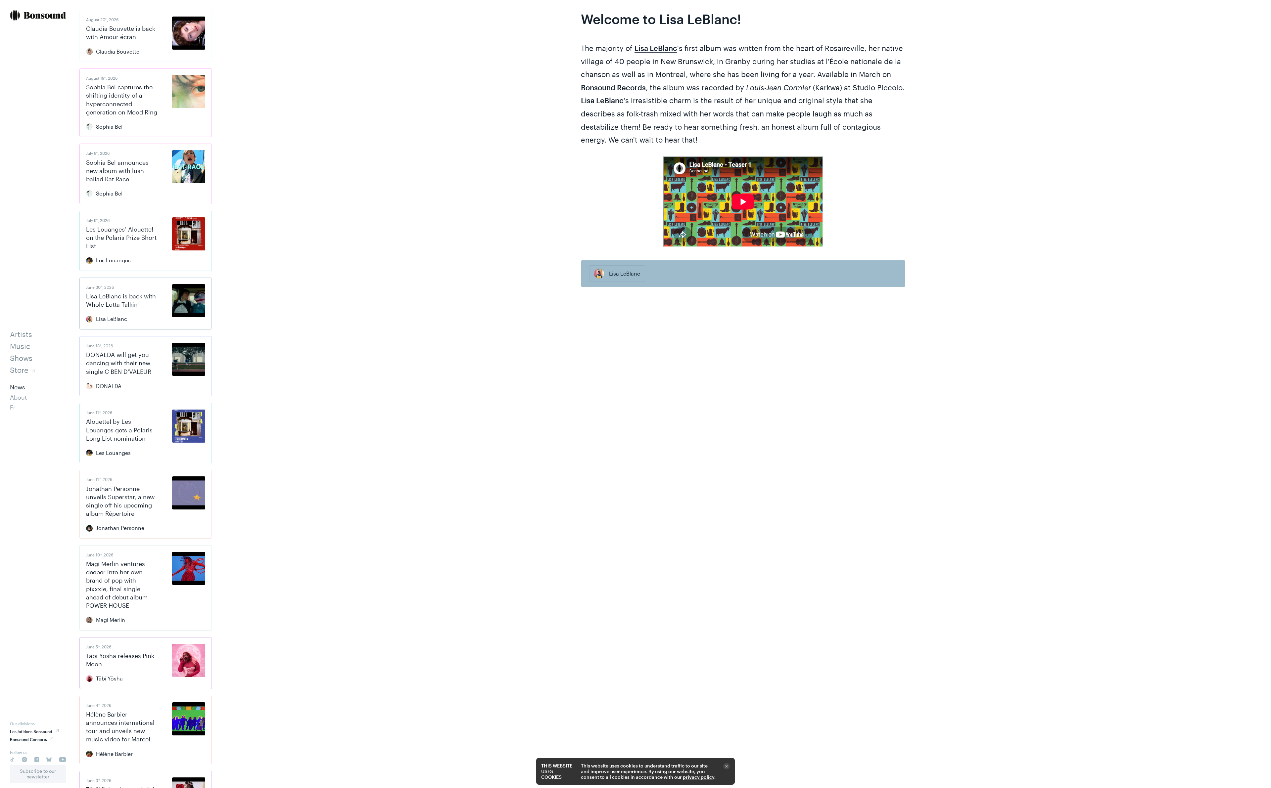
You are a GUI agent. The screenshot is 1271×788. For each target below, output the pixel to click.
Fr (13, 407)
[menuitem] (38, 16)
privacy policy (698, 777)
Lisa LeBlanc (656, 48)
